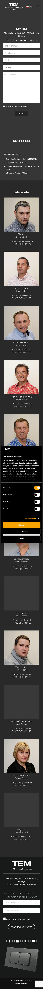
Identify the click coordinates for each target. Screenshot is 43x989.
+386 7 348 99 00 (16, 885)
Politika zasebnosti (21, 983)
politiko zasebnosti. (21, 106)
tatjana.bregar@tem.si (22, 782)
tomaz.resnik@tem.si (22, 674)
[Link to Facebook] (9, 941)
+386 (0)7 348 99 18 (22, 568)
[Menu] (37, 7)
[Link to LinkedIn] (17, 941)
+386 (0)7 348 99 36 (22, 352)
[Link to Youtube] (34, 941)
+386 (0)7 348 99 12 (22, 244)
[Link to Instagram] (25, 941)
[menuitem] (37, 6)
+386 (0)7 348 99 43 (22, 677)
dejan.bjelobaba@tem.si (22, 241)
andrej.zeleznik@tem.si (22, 566)
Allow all (21, 525)
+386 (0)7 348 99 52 (22, 623)
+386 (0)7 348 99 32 (22, 839)
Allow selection (21, 532)
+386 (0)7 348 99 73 (22, 731)
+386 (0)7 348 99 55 (22, 298)
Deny (21, 538)
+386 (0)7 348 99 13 (22, 785)
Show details (30, 518)
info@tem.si (32, 40)
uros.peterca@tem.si (22, 728)
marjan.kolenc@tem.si (22, 403)
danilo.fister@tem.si (22, 295)
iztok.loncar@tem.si (22, 620)
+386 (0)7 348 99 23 (22, 406)
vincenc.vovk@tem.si (22, 349)
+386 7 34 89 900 (16, 40)
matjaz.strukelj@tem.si (22, 836)
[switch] (37, 495)
